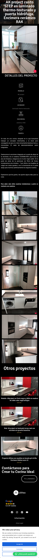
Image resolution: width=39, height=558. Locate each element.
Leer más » (19, 402)
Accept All (19, 544)
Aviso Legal (19, 523)
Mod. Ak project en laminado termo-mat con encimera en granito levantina (19, 429)
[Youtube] (27, 512)
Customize (19, 549)
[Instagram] (17, 512)
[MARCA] (21, 128)
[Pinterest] (22, 512)
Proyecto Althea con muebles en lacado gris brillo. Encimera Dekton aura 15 (19, 459)
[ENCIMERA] (21, 114)
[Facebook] (12, 512)
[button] (11, 503)
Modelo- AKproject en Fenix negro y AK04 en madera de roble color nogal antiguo (19, 399)
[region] (19, 542)
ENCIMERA (21, 119)
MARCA (21, 133)
